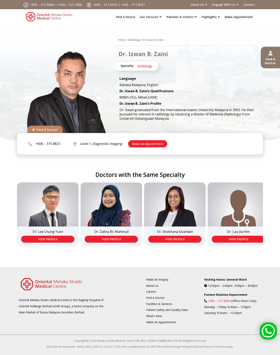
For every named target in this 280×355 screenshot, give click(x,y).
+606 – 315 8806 (219, 301)
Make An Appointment (147, 144)
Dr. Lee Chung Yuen (48, 231)
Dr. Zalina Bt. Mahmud (111, 231)
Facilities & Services (159, 304)
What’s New (154, 316)
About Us (152, 286)
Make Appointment (239, 17)
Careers (249, 4)
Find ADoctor (270, 61)
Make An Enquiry (157, 279)
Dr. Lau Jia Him (238, 231)
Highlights (209, 17)
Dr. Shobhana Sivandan (175, 231)
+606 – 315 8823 (47, 143)
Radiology (134, 40)
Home (122, 40)
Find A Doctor (125, 17)
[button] (19, 211)
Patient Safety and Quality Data (167, 310)
